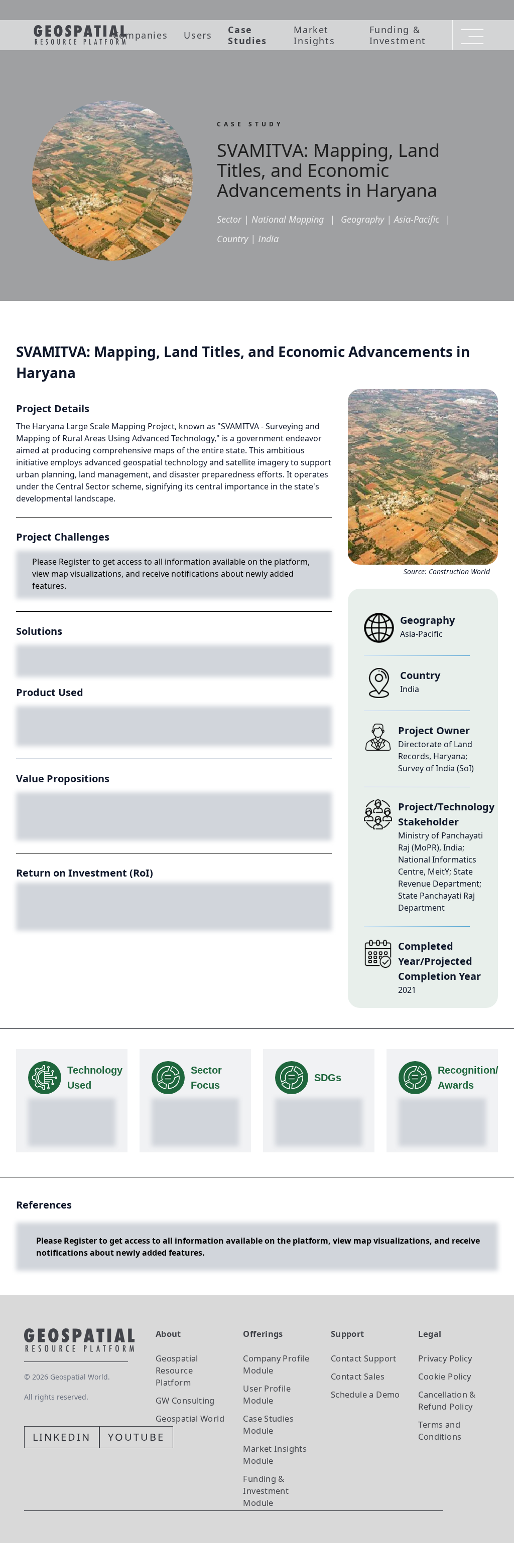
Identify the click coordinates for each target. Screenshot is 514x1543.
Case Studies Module (268, 1424)
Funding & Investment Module (266, 1490)
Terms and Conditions (439, 1430)
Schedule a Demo (365, 1394)
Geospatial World (190, 1418)
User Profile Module (267, 1394)
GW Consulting (185, 1400)
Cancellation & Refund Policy (446, 1400)
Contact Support (364, 1358)
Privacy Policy (445, 1358)
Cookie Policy (444, 1376)
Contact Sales (357, 1376)
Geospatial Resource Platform (177, 1370)
